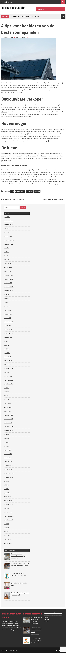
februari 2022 (8, 361)
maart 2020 (7, 450)
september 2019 (8, 473)
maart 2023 (7, 310)
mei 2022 (6, 349)
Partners (47, 619)
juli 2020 (6, 434)
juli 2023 (6, 295)
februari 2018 (8, 543)
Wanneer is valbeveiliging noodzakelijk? (53, 199)
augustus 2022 (8, 337)
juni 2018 (6, 528)
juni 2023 (6, 298)
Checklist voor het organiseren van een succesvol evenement (53, 614)
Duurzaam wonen (19, 191)
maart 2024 (7, 263)
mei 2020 (6, 442)
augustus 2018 (8, 520)
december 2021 (8, 368)
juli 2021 (6, 388)
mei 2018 (6, 532)
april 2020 (7, 446)
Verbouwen (37, 191)
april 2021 (7, 399)
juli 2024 (6, 248)
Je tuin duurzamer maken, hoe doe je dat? (13, 199)
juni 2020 (6, 438)
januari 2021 (7, 411)
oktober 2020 (8, 423)
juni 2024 (6, 252)
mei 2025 (6, 228)
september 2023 (8, 287)
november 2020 (8, 419)
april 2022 (7, 353)
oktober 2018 (8, 512)
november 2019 (8, 465)
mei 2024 (6, 256)
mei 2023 (6, 302)
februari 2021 (8, 407)
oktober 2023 (8, 283)
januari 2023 (7, 318)
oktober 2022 (8, 329)
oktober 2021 (8, 376)
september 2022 (8, 333)
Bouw (12, 191)
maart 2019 (7, 497)
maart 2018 (7, 539)
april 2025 (7, 232)
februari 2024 (8, 267)
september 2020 (8, 427)
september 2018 (8, 516)
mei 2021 (6, 396)
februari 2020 (8, 454)
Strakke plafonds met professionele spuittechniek (25, 16)
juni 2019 (6, 485)
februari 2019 (8, 500)
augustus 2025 (8, 225)
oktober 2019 (8, 469)
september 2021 (8, 380)
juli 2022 (6, 341)
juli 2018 (6, 524)
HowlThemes (13, 650)
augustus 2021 (8, 384)
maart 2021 (7, 403)
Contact (46, 617)
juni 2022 (6, 345)
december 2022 (8, 322)
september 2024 (8, 240)
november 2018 (8, 508)
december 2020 (8, 415)
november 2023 (8, 279)
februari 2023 (8, 314)
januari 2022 (7, 364)
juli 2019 (6, 481)
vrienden (46, 621)
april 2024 (7, 260)
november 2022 (8, 326)
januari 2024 (7, 271)
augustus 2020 (8, 431)
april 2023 (7, 306)
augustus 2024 (8, 244)
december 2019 (8, 462)
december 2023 (8, 275)
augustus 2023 (8, 291)
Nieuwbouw (29, 191)
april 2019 (7, 493)
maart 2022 (7, 357)
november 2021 (8, 372)
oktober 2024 (8, 236)
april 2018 (7, 535)
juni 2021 (6, 392)
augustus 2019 (8, 477)
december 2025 (8, 221)
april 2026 (7, 217)
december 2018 (8, 504)
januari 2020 (7, 458)
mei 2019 (6, 489)
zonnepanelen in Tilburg (9, 90)
